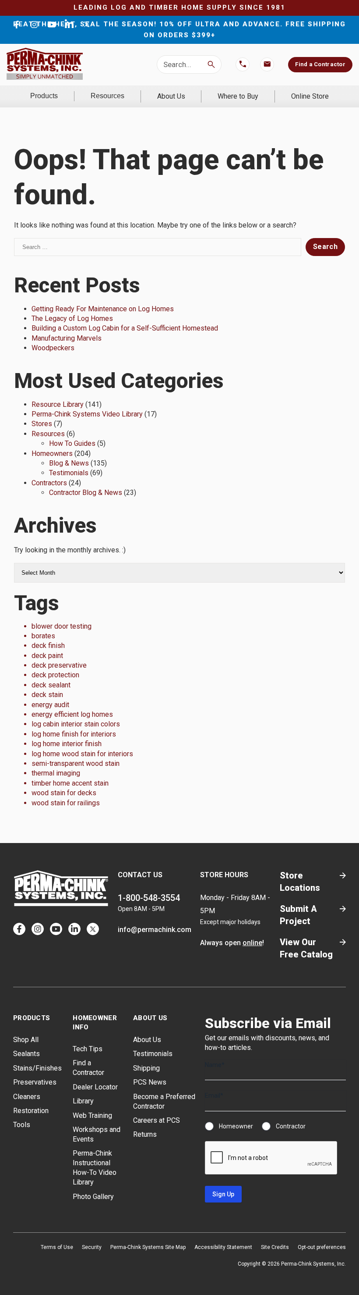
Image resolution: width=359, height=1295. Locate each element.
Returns (145, 1134)
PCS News (149, 1082)
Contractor (291, 1126)
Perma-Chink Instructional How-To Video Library (94, 1167)
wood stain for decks (64, 793)
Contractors (49, 483)
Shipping (146, 1068)
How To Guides (72, 443)
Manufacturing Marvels (67, 338)
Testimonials (68, 473)
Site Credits (275, 1247)
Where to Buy (238, 96)
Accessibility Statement (223, 1247)
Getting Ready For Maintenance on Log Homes (103, 309)
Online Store (310, 96)
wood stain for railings (66, 803)
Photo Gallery (93, 1196)
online (252, 943)
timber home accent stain (70, 783)
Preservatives (34, 1082)
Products (44, 96)
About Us (171, 96)
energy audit (50, 705)
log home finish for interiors (74, 734)
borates (43, 636)
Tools (21, 1125)
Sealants (26, 1054)
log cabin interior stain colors (76, 724)
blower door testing (62, 626)
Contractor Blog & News (85, 492)
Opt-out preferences (322, 1247)
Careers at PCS (156, 1120)
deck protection (55, 675)
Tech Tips (87, 1049)
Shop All (26, 1039)
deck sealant (51, 685)
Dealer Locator (95, 1087)
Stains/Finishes (37, 1068)
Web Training (92, 1115)
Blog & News (69, 463)
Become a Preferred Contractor (164, 1101)
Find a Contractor (320, 64)
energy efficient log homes (72, 714)
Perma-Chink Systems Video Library (87, 414)
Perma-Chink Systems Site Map (148, 1247)
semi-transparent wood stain (76, 763)
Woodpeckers (53, 348)
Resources (107, 96)
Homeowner (236, 1126)
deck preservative (59, 665)
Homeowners (52, 453)
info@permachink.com (154, 929)
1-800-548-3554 (149, 898)
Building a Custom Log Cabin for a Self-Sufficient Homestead (125, 328)
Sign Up (223, 1194)
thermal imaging (56, 773)
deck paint (47, 655)
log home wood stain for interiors (82, 754)
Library (83, 1101)
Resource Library (58, 404)
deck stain (47, 694)
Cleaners (26, 1096)
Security (92, 1247)
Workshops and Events (96, 1134)
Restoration (31, 1110)
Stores (42, 424)
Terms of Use (57, 1247)
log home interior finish (67, 744)
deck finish (48, 645)
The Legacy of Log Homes (72, 318)
